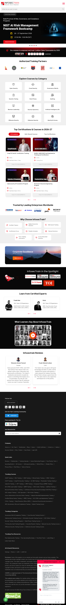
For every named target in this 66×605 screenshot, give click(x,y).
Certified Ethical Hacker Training (13, 498)
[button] (29, 45)
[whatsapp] (24, 407)
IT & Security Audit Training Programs (14, 524)
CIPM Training (28, 484)
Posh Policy (17, 467)
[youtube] (20, 407)
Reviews (7, 461)
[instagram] (17, 407)
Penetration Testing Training (48, 481)
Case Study (27, 450)
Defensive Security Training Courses (34, 527)
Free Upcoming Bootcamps (28, 538)
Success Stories (9, 450)
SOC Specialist (22, 492)
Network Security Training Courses (51, 524)
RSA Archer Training (33, 492)
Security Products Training (33, 524)
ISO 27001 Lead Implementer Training (42, 498)
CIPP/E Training (27, 498)
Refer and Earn (11, 402)
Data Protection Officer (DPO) (22, 501)
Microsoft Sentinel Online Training (14, 489)
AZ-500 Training (35, 481)
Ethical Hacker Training (38, 478)
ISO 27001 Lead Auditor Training (13, 487)
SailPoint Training (50, 487)
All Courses (19, 464)
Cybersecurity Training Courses (13, 518)
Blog (28, 447)
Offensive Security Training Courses (14, 527)
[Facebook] (13, 407)
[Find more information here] (51, 582)
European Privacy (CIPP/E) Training (43, 484)
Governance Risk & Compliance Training (15, 515)
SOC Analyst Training (10, 492)
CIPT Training (19, 484)
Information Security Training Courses (32, 518)
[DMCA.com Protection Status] (13, 598)
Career (33, 447)
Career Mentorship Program (38, 461)
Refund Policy (40, 464)
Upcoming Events (9, 464)
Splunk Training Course (38, 504)
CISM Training (27, 478)
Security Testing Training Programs (14, 521)
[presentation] (29, 200)
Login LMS (34, 450)
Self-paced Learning (29, 464)
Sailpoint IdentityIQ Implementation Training (42, 495)
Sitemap (7, 552)
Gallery (57, 447)
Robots (13, 552)
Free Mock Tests (41, 538)
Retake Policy (49, 464)
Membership (14, 461)
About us (7, 447)
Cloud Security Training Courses (35, 515)
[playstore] (11, 424)
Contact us (51, 447)
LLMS (18, 552)
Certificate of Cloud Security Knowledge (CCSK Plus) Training (40, 489)
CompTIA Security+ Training (21, 481)
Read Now (18, 258)
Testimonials (22, 447)
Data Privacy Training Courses (32, 521)
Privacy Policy (8, 467)
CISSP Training (9, 478)
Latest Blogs (50, 538)
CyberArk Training (9, 484)
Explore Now (9, 32)
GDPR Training (27, 487)
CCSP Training (8, 481)
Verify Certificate (41, 447)
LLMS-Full (23, 552)
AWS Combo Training (38, 487)
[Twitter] (10, 407)
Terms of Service (26, 467)
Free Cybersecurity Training (12, 538)
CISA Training (17, 478)
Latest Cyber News (10, 541)
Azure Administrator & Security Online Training (17, 495)
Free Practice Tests (51, 461)
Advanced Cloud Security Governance (42, 501)
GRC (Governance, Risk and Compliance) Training (17, 504)
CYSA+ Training (9, 501)
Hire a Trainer (18, 450)
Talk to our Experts (18, 164)
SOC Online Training (49, 518)
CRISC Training (50, 478)
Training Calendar (24, 461)
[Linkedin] (6, 407)
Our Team (14, 447)
